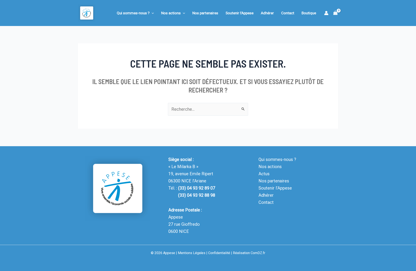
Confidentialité (219, 253)
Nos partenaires (205, 13)
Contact (287, 13)
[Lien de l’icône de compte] (326, 13)
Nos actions (171, 13)
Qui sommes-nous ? (133, 13)
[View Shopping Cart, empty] (335, 13)
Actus (264, 173)
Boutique (309, 13)
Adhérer (267, 13)
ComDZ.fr (258, 253)
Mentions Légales (191, 253)
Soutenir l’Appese (240, 13)
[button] (152, 13)
